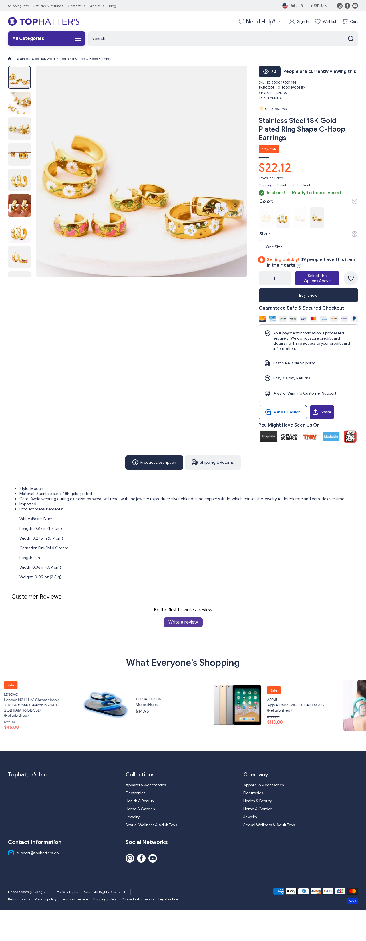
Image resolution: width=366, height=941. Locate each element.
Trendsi (280, 92)
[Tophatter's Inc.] (43, 21)
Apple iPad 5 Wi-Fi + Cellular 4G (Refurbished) (214, 707)
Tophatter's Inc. (68, 699)
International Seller (336, 699)
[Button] (354, 201)
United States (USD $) (25, 892)
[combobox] (223, 38)
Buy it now (308, 295)
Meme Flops (65, 704)
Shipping (265, 185)
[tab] (213, 462)
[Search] (351, 38)
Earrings (276, 98)
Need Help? (260, 21)
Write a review (183, 622)
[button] (350, 21)
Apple (190, 699)
